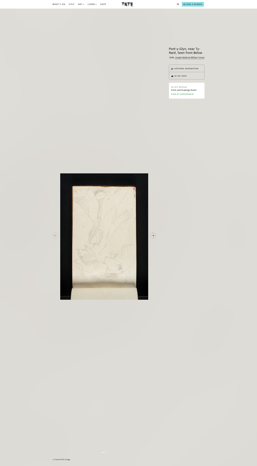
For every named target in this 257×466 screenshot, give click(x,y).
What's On (58, 4)
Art (80, 4)
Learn (91, 4)
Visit (72, 4)
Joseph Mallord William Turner (190, 57)
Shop (103, 4)
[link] (61, 459)
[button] (177, 4)
